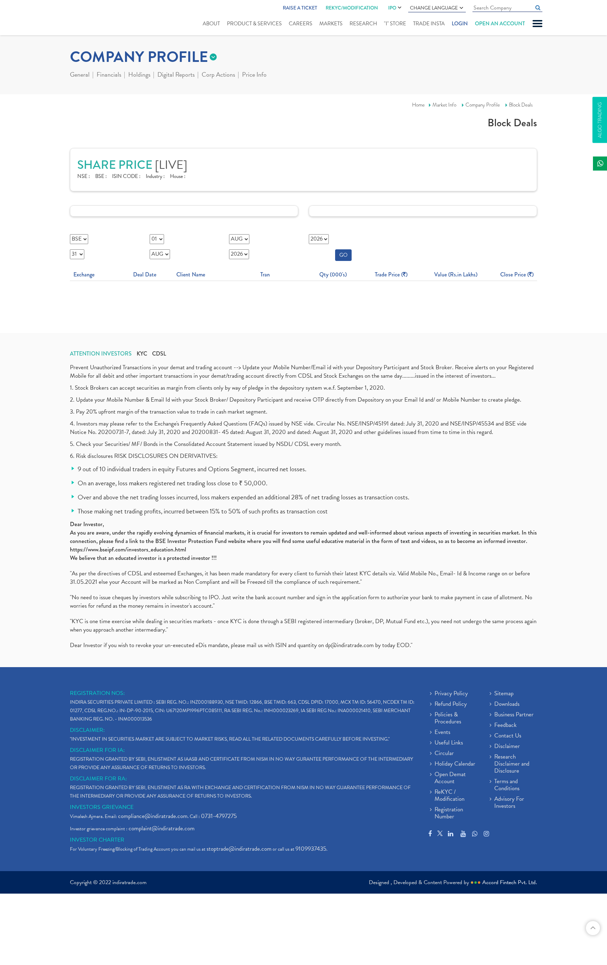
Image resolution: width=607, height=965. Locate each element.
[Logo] (87, 18)
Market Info (444, 104)
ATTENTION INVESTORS (101, 354)
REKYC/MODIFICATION (352, 7)
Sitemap (504, 694)
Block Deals (521, 104)
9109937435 (310, 848)
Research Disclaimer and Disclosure (511, 764)
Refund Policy (451, 704)
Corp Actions (218, 75)
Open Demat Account (450, 778)
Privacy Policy (451, 694)
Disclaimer (507, 746)
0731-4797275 (219, 816)
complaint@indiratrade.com (162, 828)
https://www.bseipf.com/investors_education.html (128, 549)
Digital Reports (176, 75)
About (211, 23)
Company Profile (482, 104)
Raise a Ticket (300, 7)
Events (442, 732)
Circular (444, 754)
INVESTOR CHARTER (97, 840)
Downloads (507, 704)
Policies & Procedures (448, 718)
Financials (109, 75)
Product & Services (254, 23)
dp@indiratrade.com (350, 645)
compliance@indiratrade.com (153, 816)
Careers (300, 23)
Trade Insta (429, 23)
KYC (142, 354)
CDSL (159, 354)
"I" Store (395, 23)
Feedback (505, 725)
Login (460, 23)
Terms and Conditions (507, 785)
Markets (330, 23)
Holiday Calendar (455, 764)
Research (363, 23)
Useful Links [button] (449, 743)
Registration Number (449, 813)
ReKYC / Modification (449, 795)
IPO (392, 7)
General (80, 75)
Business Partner (514, 715)
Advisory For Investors (509, 802)
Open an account (500, 23)
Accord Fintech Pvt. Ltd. (509, 882)
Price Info (254, 75)
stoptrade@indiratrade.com (239, 848)
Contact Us (507, 736)
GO (343, 255)
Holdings (139, 75)
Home (418, 104)
